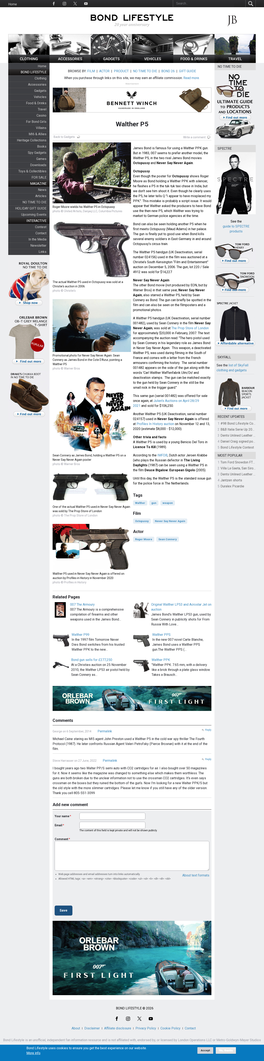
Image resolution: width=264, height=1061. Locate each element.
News (42, 190)
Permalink (105, 731)
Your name (62, 816)
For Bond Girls (36, 122)
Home (12, 4)
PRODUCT (121, 71)
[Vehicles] (152, 62)
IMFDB (162, 455)
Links (42, 252)
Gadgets (40, 91)
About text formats (195, 875)
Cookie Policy (170, 1028)
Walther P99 (80, 635)
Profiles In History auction (155, 424)
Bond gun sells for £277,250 (91, 660)
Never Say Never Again (170, 521)
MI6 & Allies (37, 134)
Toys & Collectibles (32, 171)
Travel (42, 109)
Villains (41, 128)
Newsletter (38, 245)
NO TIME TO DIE (34, 202)
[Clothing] (29, 62)
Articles (40, 196)
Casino (41, 115)
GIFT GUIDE (187, 71)
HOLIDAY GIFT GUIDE (30, 208)
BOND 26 (168, 71)
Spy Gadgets (37, 153)
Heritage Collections (31, 140)
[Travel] (235, 62)
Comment (61, 839)
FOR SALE (39, 177)
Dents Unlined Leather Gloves (241, 435)
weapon (168, 502)
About (76, 1028)
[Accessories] (70, 62)
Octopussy (142, 521)
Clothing (40, 78)
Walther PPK (161, 660)
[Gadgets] (111, 62)
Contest (40, 227)
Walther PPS (161, 635)
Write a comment (194, 137)
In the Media (37, 239)
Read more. (191, 78)
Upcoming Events (33, 215)
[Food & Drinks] (193, 62)
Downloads (38, 165)
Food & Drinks (36, 103)
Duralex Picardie (232, 486)
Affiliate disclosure (117, 1028)
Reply (208, 729)
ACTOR (104, 71)
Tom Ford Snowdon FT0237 (240, 462)
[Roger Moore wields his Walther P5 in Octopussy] (92, 202)
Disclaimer (92, 1028)
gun (153, 502)
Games (41, 159)
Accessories (37, 84)
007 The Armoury (82, 604)
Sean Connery (167, 539)
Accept (205, 1050)
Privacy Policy (146, 1028)
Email (58, 825)
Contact (40, 233)
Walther (140, 502)
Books (41, 146)
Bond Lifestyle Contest (237, 447)
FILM (91, 71)
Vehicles (40, 97)
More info (33, 1053)
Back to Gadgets (64, 137)
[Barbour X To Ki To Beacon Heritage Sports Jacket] (236, 410)
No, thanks (226, 1050)
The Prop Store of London (190, 328)
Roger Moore (143, 539)
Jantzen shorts (231, 480)
